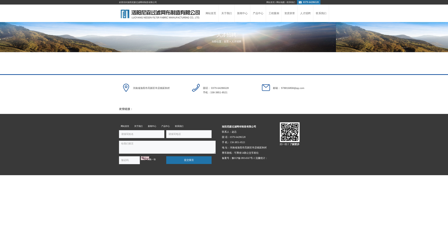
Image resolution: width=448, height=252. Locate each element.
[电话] (196, 87)
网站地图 (280, 2)
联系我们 (291, 2)
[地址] (126, 87)
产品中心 (165, 126)
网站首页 (270, 2)
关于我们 (138, 126)
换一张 (152, 159)
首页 (226, 41)
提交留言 (189, 160)
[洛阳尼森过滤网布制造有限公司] (160, 13)
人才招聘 (236, 41)
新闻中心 (152, 126)
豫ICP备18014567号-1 (243, 158)
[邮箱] (266, 87)
